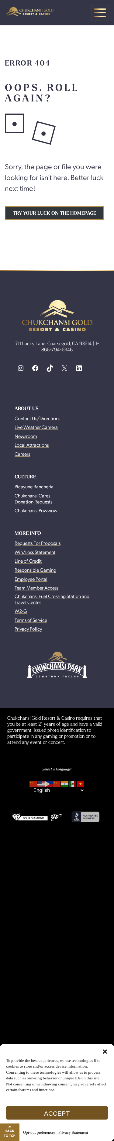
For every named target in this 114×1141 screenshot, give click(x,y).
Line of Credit (28, 561)
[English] (41, 782)
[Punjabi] (65, 782)
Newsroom (26, 436)
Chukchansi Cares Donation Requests (33, 498)
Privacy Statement (73, 1132)
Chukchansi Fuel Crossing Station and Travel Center (52, 599)
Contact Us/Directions (37, 418)
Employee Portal (31, 579)
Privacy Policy (28, 628)
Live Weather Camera (36, 427)
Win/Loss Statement (35, 552)
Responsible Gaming (35, 570)
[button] (105, 1052)
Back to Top (10, 1133)
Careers (22, 454)
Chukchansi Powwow (36, 510)
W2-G (21, 611)
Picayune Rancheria (34, 486)
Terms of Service (31, 620)
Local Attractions (32, 445)
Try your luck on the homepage (54, 213)
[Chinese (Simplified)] (33, 782)
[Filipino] (49, 782)
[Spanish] (73, 782)
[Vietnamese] (81, 782)
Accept (57, 1113)
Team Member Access (36, 587)
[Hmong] (57, 782)
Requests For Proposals (37, 543)
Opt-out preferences (39, 1132)
